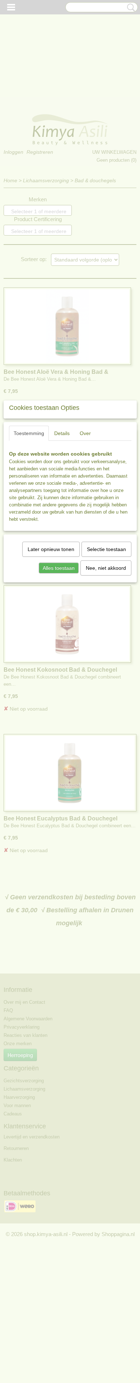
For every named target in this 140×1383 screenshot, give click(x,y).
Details (62, 433)
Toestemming (29, 433)
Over (85, 433)
